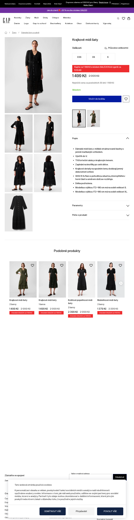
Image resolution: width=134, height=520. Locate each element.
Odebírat (119, 477)
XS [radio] (93, 57)
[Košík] (128, 18)
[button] (126, 99)
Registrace (103, 2)
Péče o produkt (79, 215)
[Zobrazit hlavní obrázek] (33, 75)
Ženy (28, 18)
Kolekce (69, 23)
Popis (75, 138)
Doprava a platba (25, 4)
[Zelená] (93, 118)
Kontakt (37, 4)
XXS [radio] (79, 57)
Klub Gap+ (58, 4)
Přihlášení (115, 4)
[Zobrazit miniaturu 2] (48, 133)
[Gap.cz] (6, 20)
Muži (36, 18)
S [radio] (107, 57)
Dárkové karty (92, 23)
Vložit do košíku (97, 99)
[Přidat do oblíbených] (32, 265)
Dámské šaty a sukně (30, 33)
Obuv (79, 23)
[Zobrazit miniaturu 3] (19, 173)
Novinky (17, 18)
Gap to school (39, 23)
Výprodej (107, 23)
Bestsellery (55, 23)
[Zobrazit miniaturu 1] (19, 133)
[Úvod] (6, 33)
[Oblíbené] (123, 18)
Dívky (45, 18)
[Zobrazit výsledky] (118, 18)
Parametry (77, 205)
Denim (17, 23)
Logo (26, 23)
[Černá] (79, 118)
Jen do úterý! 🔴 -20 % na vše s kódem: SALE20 (67, 10)
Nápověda (47, 4)
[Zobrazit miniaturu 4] (48, 173)
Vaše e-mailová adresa (80, 474)
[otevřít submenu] (22, 17)
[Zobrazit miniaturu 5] (19, 212)
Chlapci (55, 18)
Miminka (67, 18)
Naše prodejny (10, 4)
